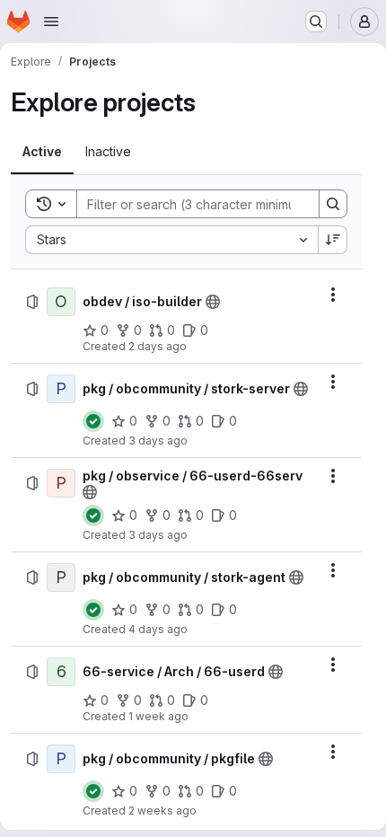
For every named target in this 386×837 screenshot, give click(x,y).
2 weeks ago (162, 810)
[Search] (333, 203)
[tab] (42, 151)
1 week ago (158, 716)
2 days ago (157, 346)
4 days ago (158, 629)
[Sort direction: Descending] (333, 239)
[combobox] (171, 239)
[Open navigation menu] (51, 21)
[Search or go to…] (316, 21)
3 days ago (158, 440)
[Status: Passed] (93, 421)
